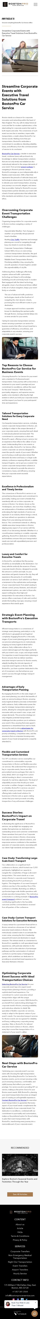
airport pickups (27, 167)
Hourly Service (20, 1273)
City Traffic (15, 239)
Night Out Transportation (20, 1262)
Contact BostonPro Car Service (14, 1100)
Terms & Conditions (20, 1236)
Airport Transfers (20, 1269)
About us (20, 1224)
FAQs (20, 1232)
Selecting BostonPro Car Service (14, 984)
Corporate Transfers (20, 1251)
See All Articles (20, 1194)
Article (20, 1228)
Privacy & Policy (20, 1240)
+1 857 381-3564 (20, 1291)
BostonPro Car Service (11, 153)
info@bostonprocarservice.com (20, 1295)
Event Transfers (20, 1266)
